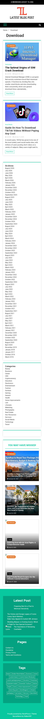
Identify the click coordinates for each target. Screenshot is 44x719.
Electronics (9, 383)
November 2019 (11, 347)
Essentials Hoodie (12, 683)
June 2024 (9, 231)
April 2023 (8, 265)
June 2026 (9, 173)
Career (7, 374)
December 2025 (11, 188)
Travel (7, 424)
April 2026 (8, 178)
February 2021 (10, 328)
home (15, 686)
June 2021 (9, 318)
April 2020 (8, 345)
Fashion (8, 388)
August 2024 (9, 226)
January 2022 (10, 301)
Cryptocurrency (10, 378)
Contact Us (9, 648)
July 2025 (8, 200)
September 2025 (11, 195)
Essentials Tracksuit (25, 683)
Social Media (8, 124)
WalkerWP (27, 716)
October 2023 (10, 250)
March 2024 (9, 238)
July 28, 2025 (12, 513)
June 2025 (9, 202)
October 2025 (10, 192)
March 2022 (9, 296)
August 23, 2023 (18, 74)
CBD (6, 376)
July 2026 (8, 171)
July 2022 (8, 287)
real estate (18, 693)
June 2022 (9, 289)
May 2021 (8, 321)
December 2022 (11, 275)
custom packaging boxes (14, 680)
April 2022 (8, 294)
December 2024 (11, 217)
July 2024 (8, 229)
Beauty (7, 369)
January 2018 (10, 350)
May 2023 (8, 263)
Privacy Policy (11, 653)
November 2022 (11, 277)
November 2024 (11, 219)
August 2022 (9, 284)
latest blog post (13, 690)
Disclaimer (9, 650)
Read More (9, 93)
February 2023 (10, 270)
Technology (8, 64)
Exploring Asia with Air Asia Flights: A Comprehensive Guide (21, 543)
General (8, 395)
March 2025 (9, 209)
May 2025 (8, 204)
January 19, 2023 (19, 137)
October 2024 (10, 221)
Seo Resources (10, 415)
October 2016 (10, 355)
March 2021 (9, 325)
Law (6, 403)
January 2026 (10, 185)
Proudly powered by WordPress (19, 714)
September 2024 (11, 224)
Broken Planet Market (18, 674)
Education (8, 381)
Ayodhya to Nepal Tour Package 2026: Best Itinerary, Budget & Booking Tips (21, 475)
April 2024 (8, 236)
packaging (10, 693)
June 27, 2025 (12, 581)
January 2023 (10, 272)
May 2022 (8, 292)
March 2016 (9, 357)
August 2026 (9, 168)
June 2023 (9, 260)
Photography (9, 410)
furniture (8, 391)
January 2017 (10, 352)
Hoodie (35, 686)
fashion (35, 683)
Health (7, 398)
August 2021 (9, 313)
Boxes (8, 674)
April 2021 (8, 323)
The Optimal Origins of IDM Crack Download (20, 69)
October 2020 (10, 338)
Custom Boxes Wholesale (27, 677)
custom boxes (14, 677)
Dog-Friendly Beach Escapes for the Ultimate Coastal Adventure (21, 578)
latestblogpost (24, 690)
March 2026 (9, 180)
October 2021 (10, 309)
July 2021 (8, 316)
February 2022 (10, 299)
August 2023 (9, 255)
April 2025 (8, 207)
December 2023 (11, 246)
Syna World (33, 693)
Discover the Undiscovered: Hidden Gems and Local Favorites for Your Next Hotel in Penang (21, 508)
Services (8, 417)
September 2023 (11, 253)
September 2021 (11, 311)
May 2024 (8, 234)
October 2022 (10, 280)
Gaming (7, 393)
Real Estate (9, 412)
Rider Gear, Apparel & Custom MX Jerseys (22, 619)
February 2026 (10, 183)
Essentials (34, 680)
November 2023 (11, 248)
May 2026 (8, 175)
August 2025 (9, 197)
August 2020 (9, 342)
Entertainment (10, 386)
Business (8, 371)
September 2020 (11, 340)
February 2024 (10, 241)
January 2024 (10, 243)
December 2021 (11, 304)
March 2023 (9, 267)
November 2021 (11, 306)
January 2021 (10, 330)
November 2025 (11, 190)
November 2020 (11, 335)
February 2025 (10, 212)
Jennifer (9, 74)
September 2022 (11, 282)
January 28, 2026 (13, 479)
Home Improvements (12, 400)
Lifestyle (8, 405)
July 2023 (8, 258)
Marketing (8, 407)
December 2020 (11, 333)
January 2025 (10, 214)
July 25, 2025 (12, 547)
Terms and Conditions (13, 655)
